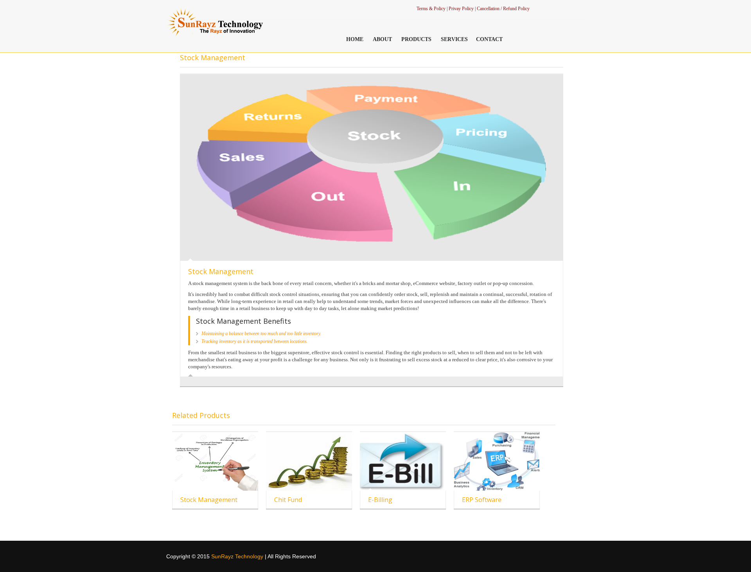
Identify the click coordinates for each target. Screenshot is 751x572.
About (382, 39)
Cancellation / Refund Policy (503, 8)
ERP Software (481, 499)
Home (354, 39)
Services (454, 39)
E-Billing (380, 499)
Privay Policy (462, 8)
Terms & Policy (431, 8)
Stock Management (208, 499)
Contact (489, 39)
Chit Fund (288, 499)
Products (416, 39)
